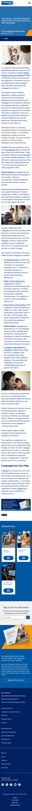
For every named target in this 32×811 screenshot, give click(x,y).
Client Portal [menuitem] (4, 767)
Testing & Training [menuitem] (6, 719)
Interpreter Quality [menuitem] (6, 743)
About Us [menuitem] (3, 753)
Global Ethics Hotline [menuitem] (15, 805)
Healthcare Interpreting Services (10, 699)
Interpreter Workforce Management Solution (13, 702)
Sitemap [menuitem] (15, 797)
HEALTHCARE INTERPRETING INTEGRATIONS (13, 696)
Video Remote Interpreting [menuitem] (8, 732)
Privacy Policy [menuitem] (15, 800)
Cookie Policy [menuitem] (15, 802)
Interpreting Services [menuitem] (6, 708)
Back (6, 38)
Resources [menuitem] (4, 760)
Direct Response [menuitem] (5, 739)
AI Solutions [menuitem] (4, 715)
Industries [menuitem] (4, 722)
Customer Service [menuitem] (6, 764)
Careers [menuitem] (3, 756)
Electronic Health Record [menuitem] (7, 735)
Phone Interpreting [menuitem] (6, 728)
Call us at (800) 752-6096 (9, 780)
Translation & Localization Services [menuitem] (10, 712)
